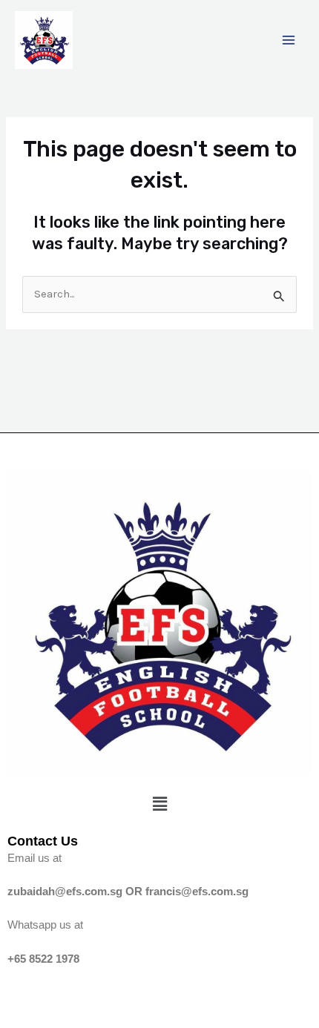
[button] (159, 804)
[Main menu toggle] (288, 40)
